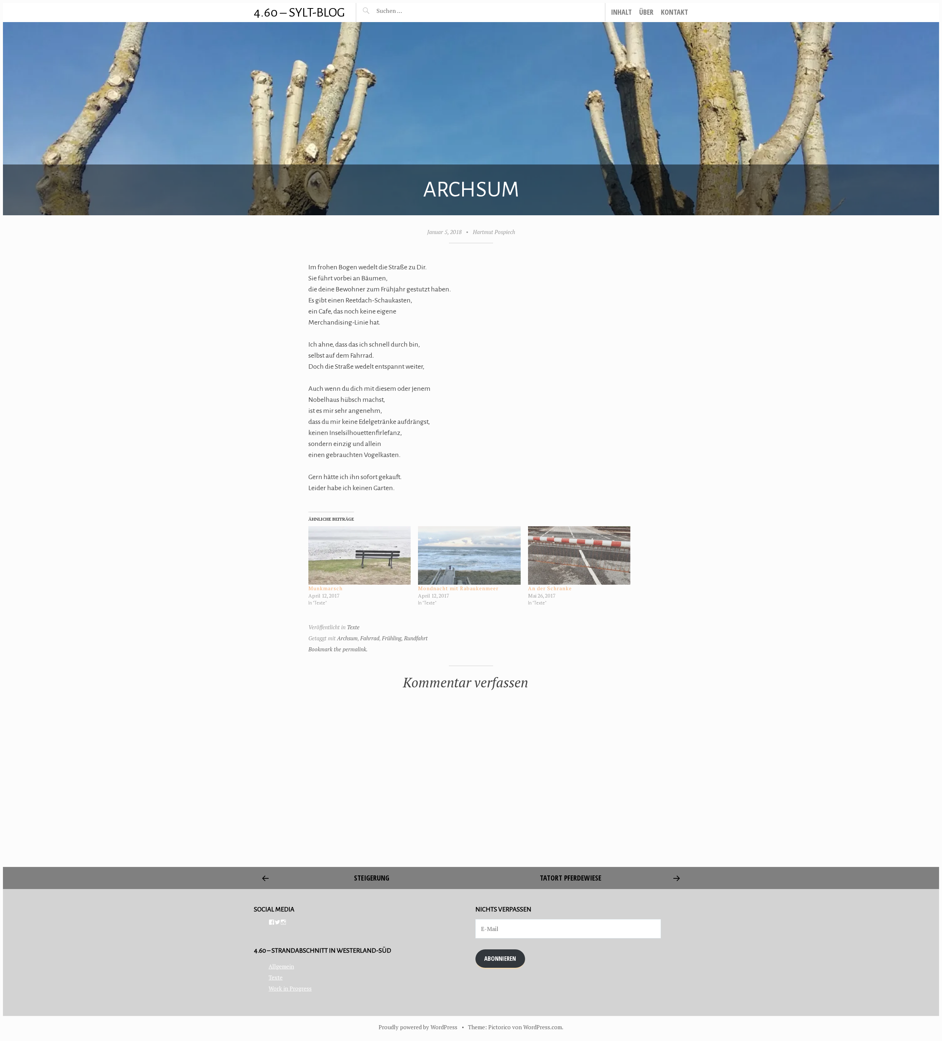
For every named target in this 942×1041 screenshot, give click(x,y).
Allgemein (281, 966)
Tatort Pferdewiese (570, 878)
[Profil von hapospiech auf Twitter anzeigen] (277, 922)
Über (646, 12)
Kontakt (674, 12)
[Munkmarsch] (359, 555)
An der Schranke (550, 588)
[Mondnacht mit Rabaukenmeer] (469, 555)
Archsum (347, 638)
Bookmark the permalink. (338, 649)
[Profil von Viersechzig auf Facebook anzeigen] (272, 922)
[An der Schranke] (579, 555)
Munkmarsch (325, 588)
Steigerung (371, 878)
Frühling (391, 638)
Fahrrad (369, 638)
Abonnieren (500, 958)
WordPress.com (542, 1027)
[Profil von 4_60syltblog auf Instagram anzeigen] (283, 922)
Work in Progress (290, 988)
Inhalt (621, 12)
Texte (353, 627)
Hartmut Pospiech (494, 232)
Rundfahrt (416, 638)
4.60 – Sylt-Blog (299, 12)
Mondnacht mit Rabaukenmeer (458, 588)
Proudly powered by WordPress (418, 1027)
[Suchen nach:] (407, 10)
